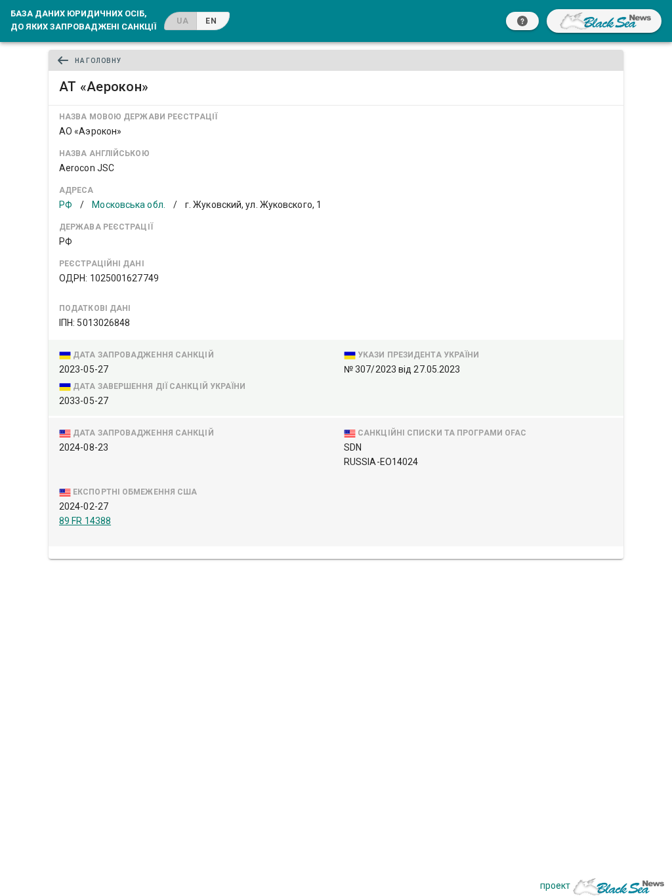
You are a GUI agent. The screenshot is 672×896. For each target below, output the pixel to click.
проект (555, 885)
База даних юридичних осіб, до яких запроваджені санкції (83, 20)
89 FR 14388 (85, 521)
